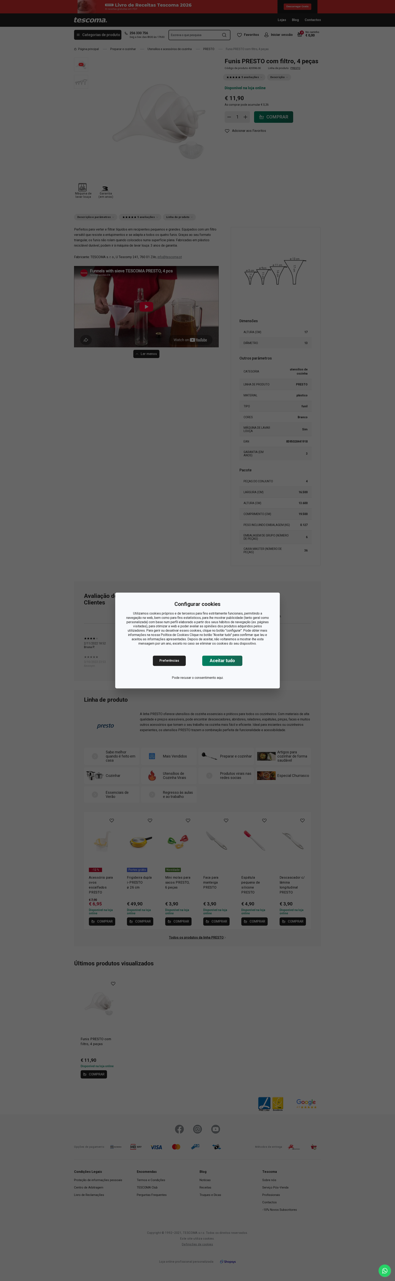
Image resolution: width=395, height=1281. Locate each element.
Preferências (169, 661)
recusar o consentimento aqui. (201, 678)
